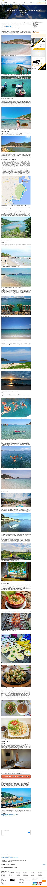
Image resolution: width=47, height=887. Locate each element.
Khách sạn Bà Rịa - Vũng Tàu (11, 872)
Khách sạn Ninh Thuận (3, 875)
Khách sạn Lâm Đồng (11, 874)
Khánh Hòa (11, 4)
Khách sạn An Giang (3, 872)
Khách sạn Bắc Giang (18, 872)
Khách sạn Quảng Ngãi (32, 875)
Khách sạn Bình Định (32, 872)
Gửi (28, 832)
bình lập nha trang (20, 860)
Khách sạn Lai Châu (3, 874)
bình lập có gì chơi (11, 860)
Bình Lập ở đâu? (34, 23)
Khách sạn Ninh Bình (39, 874)
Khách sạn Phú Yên (10, 875)
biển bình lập (3, 860)
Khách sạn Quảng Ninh (40, 875)
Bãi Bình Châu (34, 27)
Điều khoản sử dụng (3, 880)
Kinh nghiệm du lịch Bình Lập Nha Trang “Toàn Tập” (38, 22)
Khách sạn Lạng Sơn (17, 874)
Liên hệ (2, 879)
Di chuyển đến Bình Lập (35, 25)
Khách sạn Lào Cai (25, 874)
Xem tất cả (44, 864)
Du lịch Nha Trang (8, 26)
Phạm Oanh (17, 14)
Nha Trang (26, 14)
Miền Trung (7, 4)
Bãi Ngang (34, 28)
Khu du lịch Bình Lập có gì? (35, 26)
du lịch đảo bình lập (10, 861)
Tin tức (2, 4)
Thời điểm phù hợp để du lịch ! (36, 24)
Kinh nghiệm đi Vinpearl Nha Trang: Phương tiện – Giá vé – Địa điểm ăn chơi (10, 857)
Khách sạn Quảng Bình (18, 875)
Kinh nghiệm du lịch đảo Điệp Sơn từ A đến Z (7, 815)
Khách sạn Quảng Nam (26, 875)
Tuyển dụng (2, 883)
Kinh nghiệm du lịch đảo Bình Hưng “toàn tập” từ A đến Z (9, 814)
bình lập (7, 860)
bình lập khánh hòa (16, 860)
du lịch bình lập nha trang (4, 861)
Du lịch (4, 4)
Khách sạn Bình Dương (40, 872)
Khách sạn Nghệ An (32, 874)
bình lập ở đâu (25, 860)
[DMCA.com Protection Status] (36, 884)
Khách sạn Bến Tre (25, 872)
